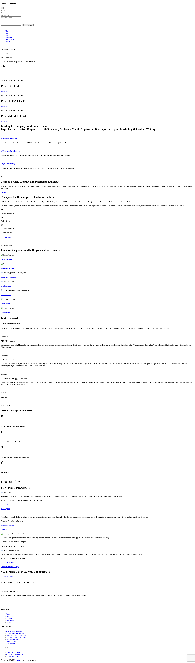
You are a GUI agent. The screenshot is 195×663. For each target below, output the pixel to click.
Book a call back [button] (7, 577)
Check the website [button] (7, 525)
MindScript (18, 660)
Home (7, 31)
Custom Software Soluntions (16, 635)
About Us (9, 616)
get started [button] (4, 91)
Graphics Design (6, 303)
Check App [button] (5, 504)
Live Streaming (6, 286)
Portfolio (8, 37)
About (7, 33)
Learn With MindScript (10, 567)
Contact (8, 41)
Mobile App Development (10, 151)
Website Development (9, 138)
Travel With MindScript (14, 654)
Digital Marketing (8, 164)
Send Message (28, 25)
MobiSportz (5, 509)
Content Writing (6, 312)
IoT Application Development (16, 637)
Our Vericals (10, 620)
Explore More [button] (6, 192)
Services (8, 35)
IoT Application (6, 295)
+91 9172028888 (6, 237)
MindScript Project (12, 656)
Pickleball (4, 529)
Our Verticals (10, 39)
